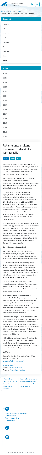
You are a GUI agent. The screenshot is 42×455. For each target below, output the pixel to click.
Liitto (5, 38)
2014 (5, 127)
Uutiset (12, 11)
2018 (5, 109)
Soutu (5, 56)
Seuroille (6, 51)
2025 (5, 78)
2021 (5, 96)
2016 (5, 118)
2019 (5, 105)
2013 (5, 132)
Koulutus (6, 33)
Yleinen (17, 11)
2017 (5, 114)
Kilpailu (5, 29)
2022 (5, 91)
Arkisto (5, 68)
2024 (5, 82)
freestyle (6, 24)
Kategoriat (7, 19)
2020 (5, 100)
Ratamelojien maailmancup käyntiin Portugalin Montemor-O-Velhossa (10, 384)
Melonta (6, 42)
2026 (5, 73)
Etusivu (6, 11)
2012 (5, 136)
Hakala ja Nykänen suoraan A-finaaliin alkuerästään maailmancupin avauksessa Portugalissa (29, 382)
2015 (5, 123)
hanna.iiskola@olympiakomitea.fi (13, 361)
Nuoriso (5, 47)
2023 (5, 87)
